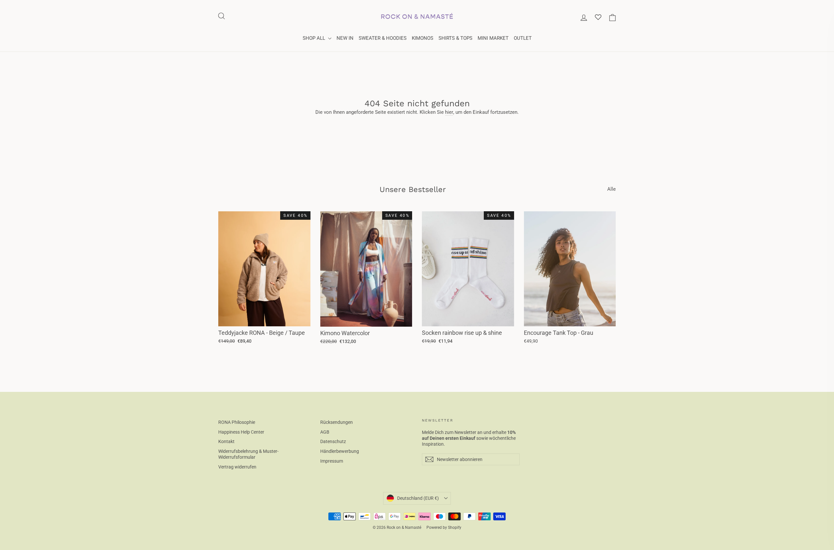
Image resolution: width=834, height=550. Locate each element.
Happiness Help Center (241, 432)
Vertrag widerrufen (237, 466)
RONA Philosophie (236, 422)
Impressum (331, 461)
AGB (324, 432)
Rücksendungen (336, 422)
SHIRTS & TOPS (455, 38)
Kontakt (226, 441)
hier (449, 112)
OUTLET (523, 38)
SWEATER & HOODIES (383, 38)
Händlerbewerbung (339, 451)
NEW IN (345, 38)
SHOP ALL (314, 38)
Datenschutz (333, 441)
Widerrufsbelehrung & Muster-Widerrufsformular (248, 454)
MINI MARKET (493, 38)
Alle (611, 189)
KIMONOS (422, 38)
